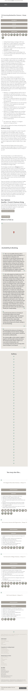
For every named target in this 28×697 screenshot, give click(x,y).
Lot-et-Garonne (4, 663)
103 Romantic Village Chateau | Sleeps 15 (14, 556)
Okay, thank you (23, 688)
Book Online (7, 0)
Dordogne (3, 660)
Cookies (6, 635)
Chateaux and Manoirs (5, 650)
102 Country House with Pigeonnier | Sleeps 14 (14, 522)
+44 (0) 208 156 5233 (18, 0)
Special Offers (3, 644)
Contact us (3, 642)
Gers (2, 658)
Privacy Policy (11, 635)
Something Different (4, 649)
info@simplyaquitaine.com (5, 634)
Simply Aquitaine (4, 659)
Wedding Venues (4, 648)
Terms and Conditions (5, 641)
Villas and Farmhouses (5, 653)
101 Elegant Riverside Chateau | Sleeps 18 (14, 482)
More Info (13, 493)
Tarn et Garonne (4, 665)
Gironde (2, 662)
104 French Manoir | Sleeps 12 (14, 595)
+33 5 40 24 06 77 (23, 634)
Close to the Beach (4, 651)
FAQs (2, 643)
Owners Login (3, 640)
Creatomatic (25, 681)
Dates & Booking (13, 489)
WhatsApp (3, 635)
